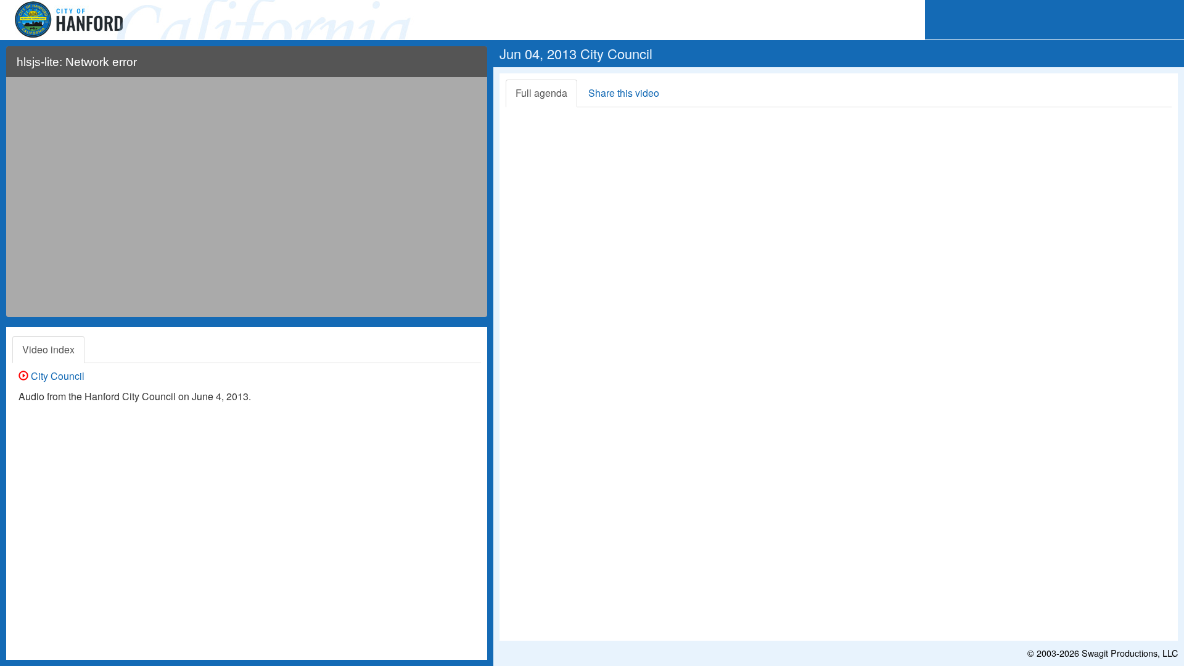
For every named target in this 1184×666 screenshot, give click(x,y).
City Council (56, 376)
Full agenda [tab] (541, 93)
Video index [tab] (48, 349)
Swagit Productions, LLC (1130, 652)
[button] (470, 67)
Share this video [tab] (623, 93)
